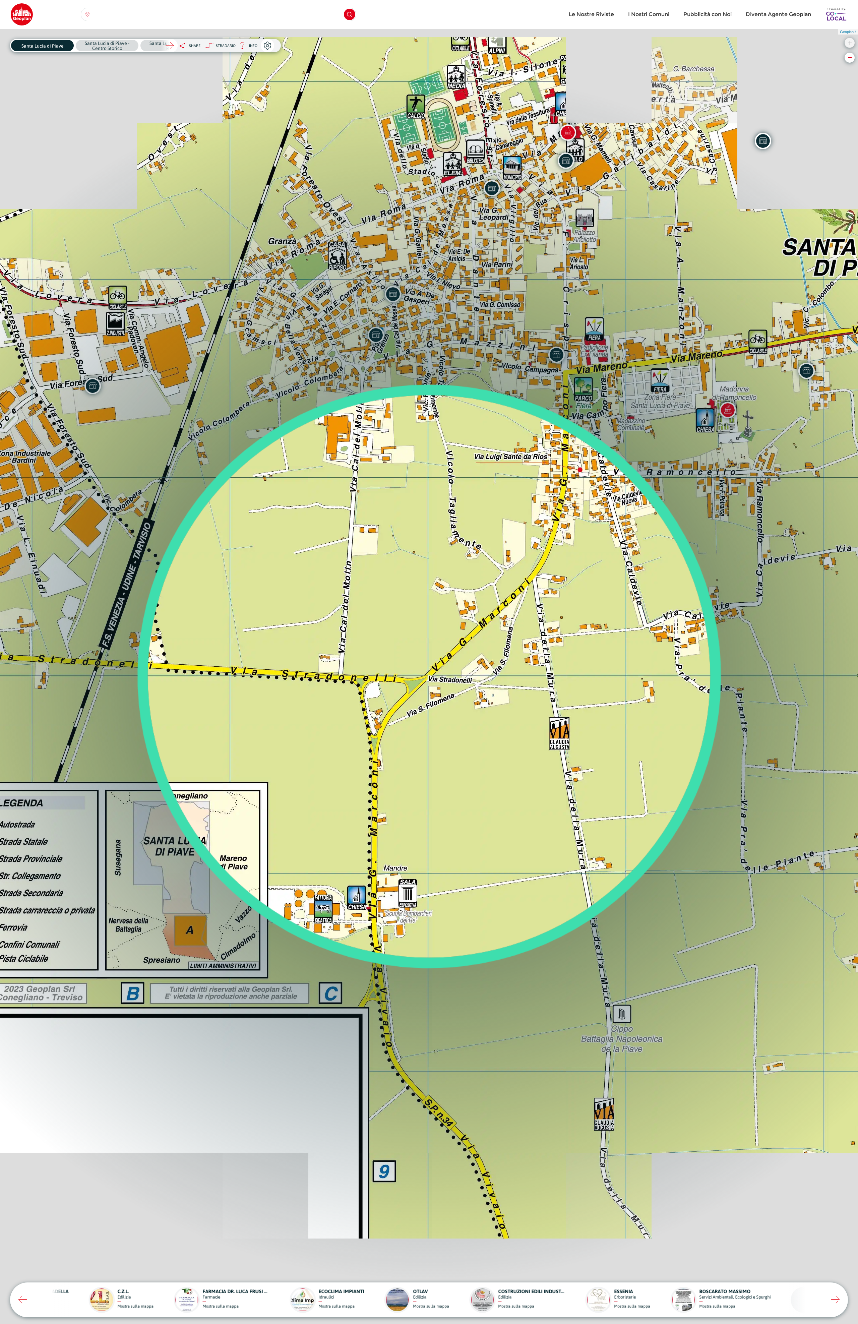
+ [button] (850, 43)
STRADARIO (226, 46)
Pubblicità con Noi (707, 14)
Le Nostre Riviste (591, 14)
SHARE (194, 46)
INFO (246, 47)
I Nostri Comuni (648, 14)
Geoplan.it (848, 31)
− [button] (850, 57)
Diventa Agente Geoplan (778, 14)
